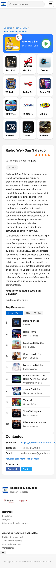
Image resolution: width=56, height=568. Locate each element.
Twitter (26, 469)
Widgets (6, 519)
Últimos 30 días (33, 313)
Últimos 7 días (14, 313)
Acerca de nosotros (11, 544)
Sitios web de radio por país (15, 523)
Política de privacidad (12, 537)
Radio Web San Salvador (15, 31)
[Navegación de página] (51, 4)
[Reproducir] (46, 43)
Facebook (12, 469)
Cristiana (12, 167)
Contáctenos (8, 548)
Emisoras (8, 28)
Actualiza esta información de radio (22, 458)
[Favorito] (18, 37)
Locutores (7, 516)
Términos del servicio (12, 540)
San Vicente (21, 28)
